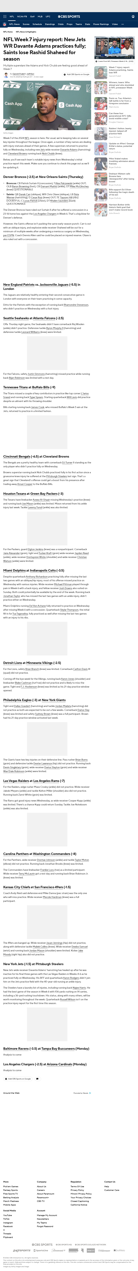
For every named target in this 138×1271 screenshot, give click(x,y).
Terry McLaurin (27, 873)
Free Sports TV (10, 1193)
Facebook (8, 1226)
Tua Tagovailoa (20, 613)
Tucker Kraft (45, 553)
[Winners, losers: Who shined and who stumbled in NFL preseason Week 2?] (100, 87)
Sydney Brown (43, 714)
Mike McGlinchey (79, 186)
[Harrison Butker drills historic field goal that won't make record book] (100, 210)
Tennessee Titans (15, 387)
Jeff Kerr (30, 74)
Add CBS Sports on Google (78, 74)
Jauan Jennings (54, 942)
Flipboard (8, 1237)
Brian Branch (32, 669)
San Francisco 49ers (48, 887)
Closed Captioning (80, 1198)
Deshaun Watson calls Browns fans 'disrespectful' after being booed (121, 177)
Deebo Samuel (80, 946)
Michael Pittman (63, 584)
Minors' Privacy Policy (81, 1193)
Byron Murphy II (54, 328)
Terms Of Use (77, 1186)
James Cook (37, 407)
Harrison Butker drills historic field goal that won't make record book (121, 207)
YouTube (7, 1215)
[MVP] (91, 1249)
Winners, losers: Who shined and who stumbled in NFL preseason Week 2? (121, 86)
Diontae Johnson (46, 860)
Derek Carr (25, 194)
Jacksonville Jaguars (53, 285)
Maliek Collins (40, 946)
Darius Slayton (52, 767)
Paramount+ (43, 1197)
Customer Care (111, 1190)
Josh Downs (65, 588)
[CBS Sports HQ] (64, 1244)
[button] (5, 16)
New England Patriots (18, 285)
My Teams (42, 1222)
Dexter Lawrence (42, 763)
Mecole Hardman (52, 897)
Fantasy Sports (10, 1190)
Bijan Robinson (17, 377)
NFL (27, 138)
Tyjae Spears (36, 397)
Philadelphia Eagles (17, 700)
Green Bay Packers (43, 494)
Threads (7, 1233)
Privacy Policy (77, 1190)
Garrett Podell (19, 74)
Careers (41, 1190)
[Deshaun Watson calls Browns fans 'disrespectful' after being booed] (100, 179)
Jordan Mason (36, 950)
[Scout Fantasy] (104, 1250)
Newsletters (43, 1219)
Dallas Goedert (22, 706)
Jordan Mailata (63, 706)
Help (106, 1186)
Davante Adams (68, 149)
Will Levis (72, 397)
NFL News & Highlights (26, 32)
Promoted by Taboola (81, 1093)
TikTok (6, 1219)
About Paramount (45, 1193)
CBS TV (41, 1201)
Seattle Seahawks (16, 318)
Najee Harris (79, 987)
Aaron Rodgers (71, 978)
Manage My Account (47, 1215)
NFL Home (8, 32)
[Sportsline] (41, 1250)
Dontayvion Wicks (36, 557)
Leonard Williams (30, 332)
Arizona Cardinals (59, 1064)
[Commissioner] (76, 1249)
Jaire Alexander (11, 553)
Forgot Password (45, 1226)
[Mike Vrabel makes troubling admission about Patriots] (100, 163)
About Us (41, 1186)
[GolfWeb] (119, 1250)
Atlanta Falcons (44, 318)
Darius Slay (83, 710)
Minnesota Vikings (39, 663)
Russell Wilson (67, 999)
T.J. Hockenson (29, 686)
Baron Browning (20, 186)
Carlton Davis (80, 669)
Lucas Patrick (30, 200)
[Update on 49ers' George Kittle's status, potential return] (100, 148)
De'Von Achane (37, 605)
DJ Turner (67, 462)
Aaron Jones (67, 678)
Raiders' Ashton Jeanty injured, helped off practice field (120, 131)
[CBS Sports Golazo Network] (90, 1244)
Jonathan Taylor (11, 596)
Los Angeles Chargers (44, 213)
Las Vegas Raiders (16, 781)
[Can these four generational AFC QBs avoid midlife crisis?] (100, 118)
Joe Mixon (27, 503)
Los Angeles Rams (46, 781)
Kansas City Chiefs (16, 887)
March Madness (11, 1201)
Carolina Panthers (16, 854)
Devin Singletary (12, 767)
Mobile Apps (9, 1205)
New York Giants (53, 700)
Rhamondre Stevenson (76, 304)
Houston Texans (14, 494)
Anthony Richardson (37, 576)
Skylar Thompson (69, 609)
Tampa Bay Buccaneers (58, 1049)
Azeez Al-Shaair (41, 499)
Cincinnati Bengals (16, 456)
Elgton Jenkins (35, 549)
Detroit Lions (12, 663)
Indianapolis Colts (43, 570)
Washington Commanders (51, 854)
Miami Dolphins (14, 570)
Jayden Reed (82, 553)
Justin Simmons (36, 374)
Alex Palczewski (63, 183)
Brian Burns (81, 759)
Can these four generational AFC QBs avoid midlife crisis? (120, 116)
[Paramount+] (58, 1250)
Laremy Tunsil (35, 507)
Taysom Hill (66, 197)
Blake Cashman (23, 682)
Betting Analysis (11, 1197)
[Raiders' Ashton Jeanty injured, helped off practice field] (100, 133)
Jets (42, 149)
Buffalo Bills (40, 387)
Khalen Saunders (59, 200)
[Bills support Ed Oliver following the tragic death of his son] (100, 194)
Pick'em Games (10, 1186)
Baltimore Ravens (16, 1049)
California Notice (79, 1202)
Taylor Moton (82, 860)
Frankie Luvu (47, 869)
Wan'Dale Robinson (13, 771)
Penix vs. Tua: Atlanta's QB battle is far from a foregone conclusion (120, 101)
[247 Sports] (21, 1250)
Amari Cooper (24, 484)
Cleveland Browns (17, 153)
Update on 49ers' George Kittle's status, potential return (121, 146)
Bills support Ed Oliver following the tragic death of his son (121, 192)
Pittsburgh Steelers (56, 476)
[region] (114, 48)
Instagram (8, 1222)
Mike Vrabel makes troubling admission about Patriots (121, 161)
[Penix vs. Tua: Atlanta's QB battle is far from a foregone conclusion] (100, 103)
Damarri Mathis (49, 186)
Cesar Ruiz (36, 197)
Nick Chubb (48, 153)
